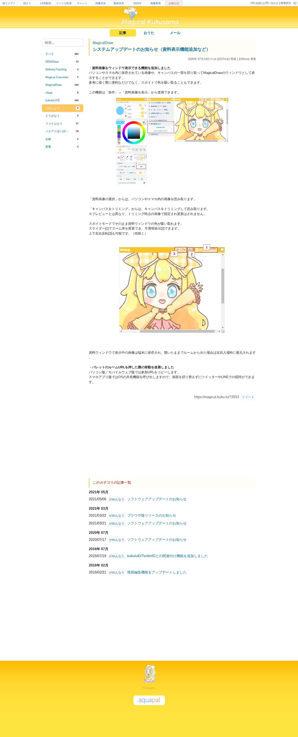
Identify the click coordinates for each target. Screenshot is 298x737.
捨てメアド (8, 3)
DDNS (137, 3)
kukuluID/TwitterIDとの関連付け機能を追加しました (167, 556)
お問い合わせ (271, 3)
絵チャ (27, 3)
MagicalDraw (103, 43)
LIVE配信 (45, 3)
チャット (82, 3)
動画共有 (119, 3)
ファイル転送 (64, 3)
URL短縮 (255, 3)
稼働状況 (286, 3)
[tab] (62, 54)
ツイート (248, 397)
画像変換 (155, 3)
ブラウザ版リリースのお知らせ (151, 515)
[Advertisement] (62, 222)
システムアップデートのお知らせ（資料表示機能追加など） (152, 49)
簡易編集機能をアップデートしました (157, 572)
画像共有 (100, 3)
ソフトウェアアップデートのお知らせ (157, 499)
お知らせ (174, 3)
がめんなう (116, 499)
